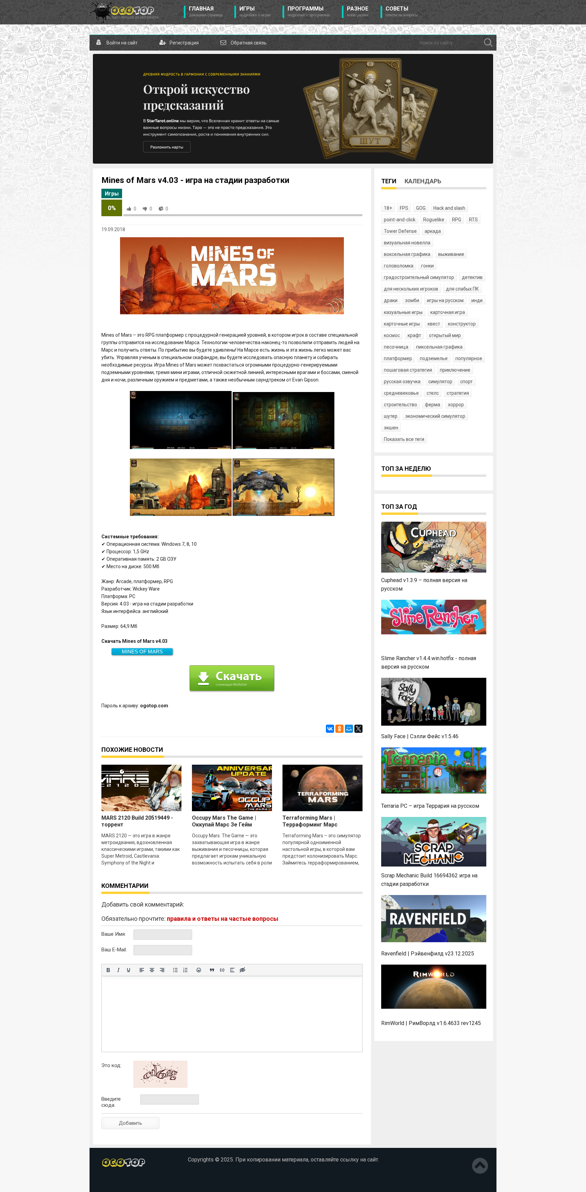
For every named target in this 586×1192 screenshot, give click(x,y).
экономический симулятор (435, 416)
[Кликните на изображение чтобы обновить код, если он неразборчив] (160, 1086)
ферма (432, 404)
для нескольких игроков (411, 289)
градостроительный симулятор (419, 277)
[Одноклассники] (339, 729)
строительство (400, 404)
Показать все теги (404, 439)
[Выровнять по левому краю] (142, 970)
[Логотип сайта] (124, 12)
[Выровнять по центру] (152, 970)
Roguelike (433, 219)
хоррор (456, 404)
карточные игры (402, 324)
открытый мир (445, 335)
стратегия (458, 393)
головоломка (398, 265)
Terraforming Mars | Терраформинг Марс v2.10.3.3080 (309, 825)
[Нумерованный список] (185, 970)
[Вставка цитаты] (212, 970)
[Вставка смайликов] (199, 970)
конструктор (462, 324)
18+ (388, 208)
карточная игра (447, 312)
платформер (398, 358)
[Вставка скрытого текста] (242, 970)
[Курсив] (118, 970)
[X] (358, 729)
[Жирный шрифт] (108, 970)
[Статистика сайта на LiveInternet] (116, 1181)
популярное (468, 358)
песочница (396, 347)
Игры (255, 11)
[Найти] (488, 42)
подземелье (434, 358)
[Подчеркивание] (128, 970)
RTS (473, 219)
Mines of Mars (142, 651)
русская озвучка (402, 381)
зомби (412, 300)
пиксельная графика (439, 347)
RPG (456, 219)
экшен (391, 427)
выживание (451, 254)
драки (390, 300)
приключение (455, 370)
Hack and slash (449, 208)
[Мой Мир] (349, 729)
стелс (433, 393)
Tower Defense (400, 231)
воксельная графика (407, 254)
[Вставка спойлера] (232, 970)
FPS (404, 208)
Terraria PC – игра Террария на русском (430, 806)
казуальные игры (403, 312)
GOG (421, 208)
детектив (472, 277)
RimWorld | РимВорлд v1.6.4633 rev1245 (431, 1023)
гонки (427, 265)
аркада (433, 231)
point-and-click (399, 219)
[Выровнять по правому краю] (162, 970)
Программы (309, 11)
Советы (402, 11)
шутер (390, 416)
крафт (414, 335)
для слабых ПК (462, 289)
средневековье (401, 393)
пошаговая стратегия (408, 370)
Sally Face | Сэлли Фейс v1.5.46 (419, 736)
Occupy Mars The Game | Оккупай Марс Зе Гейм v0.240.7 (224, 825)
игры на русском (445, 300)
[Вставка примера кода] (222, 970)
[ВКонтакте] (330, 729)
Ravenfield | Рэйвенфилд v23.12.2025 (427, 953)
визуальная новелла (407, 242)
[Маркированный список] (175, 970)
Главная (205, 11)
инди (477, 300)
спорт (466, 381)
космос (392, 335)
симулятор (440, 381)
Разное (358, 11)
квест (434, 324)
